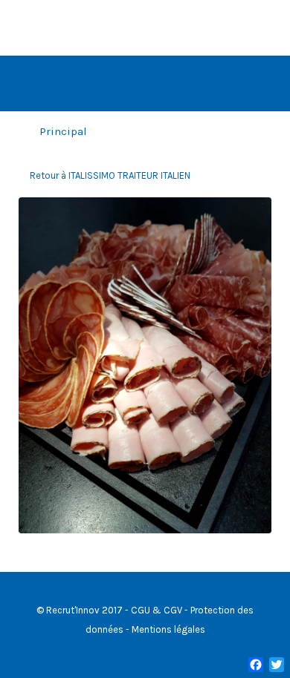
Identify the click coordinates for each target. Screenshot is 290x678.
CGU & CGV (156, 610)
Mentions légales (168, 629)
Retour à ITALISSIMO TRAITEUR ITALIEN (110, 175)
